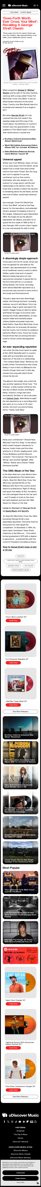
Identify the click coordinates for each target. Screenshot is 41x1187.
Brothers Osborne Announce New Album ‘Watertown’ (20, 140)
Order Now (13, 620)
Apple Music (11, 511)
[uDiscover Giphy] (35, 1122)
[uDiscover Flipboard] (27, 1122)
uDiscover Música (20, 1150)
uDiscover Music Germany (20, 1158)
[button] (20, 602)
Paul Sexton (9, 43)
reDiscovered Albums (20, 570)
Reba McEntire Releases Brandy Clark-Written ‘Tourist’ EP (20, 153)
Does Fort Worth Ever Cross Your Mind (20, 561)
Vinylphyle (20, 1131)
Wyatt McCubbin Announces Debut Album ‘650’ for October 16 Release (21, 146)
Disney (20, 1138)
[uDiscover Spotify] (23, 1122)
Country (20, 556)
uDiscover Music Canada (20, 1154)
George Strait (13, 566)
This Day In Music (20, 1134)
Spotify (25, 511)
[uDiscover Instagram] (12, 1122)
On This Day (29, 566)
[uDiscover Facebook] (4, 1122)
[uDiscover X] (8, 1122)
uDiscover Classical (20, 1142)
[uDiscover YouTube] (20, 1122)
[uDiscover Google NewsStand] (31, 1122)
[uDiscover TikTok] (16, 1122)
